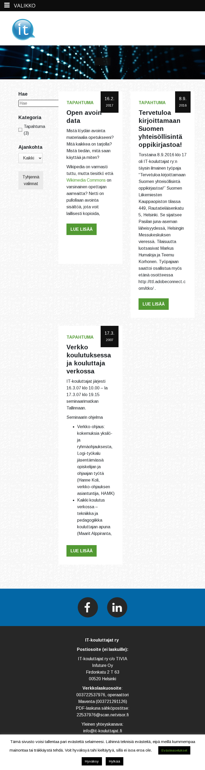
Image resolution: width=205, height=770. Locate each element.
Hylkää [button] (114, 761)
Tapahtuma (80, 102)
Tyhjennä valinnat (30, 180)
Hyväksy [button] (92, 761)
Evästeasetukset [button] (174, 750)
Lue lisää (81, 229)
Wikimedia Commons (86, 180)
